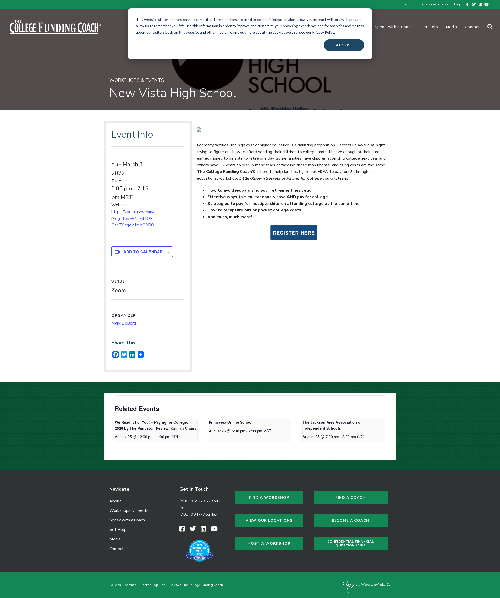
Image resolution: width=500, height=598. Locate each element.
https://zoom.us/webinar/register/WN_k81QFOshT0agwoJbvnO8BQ (132, 218)
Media (115, 539)
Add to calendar (143, 251)
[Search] (487, 27)
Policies (115, 585)
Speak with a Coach (394, 26)
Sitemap (131, 585)
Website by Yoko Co (375, 585)
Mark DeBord (123, 323)
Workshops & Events (128, 510)
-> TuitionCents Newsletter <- (426, 4)
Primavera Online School (231, 422)
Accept (344, 45)
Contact (472, 26)
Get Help (429, 26)
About (115, 501)
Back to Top (149, 585)
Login (458, 4)
